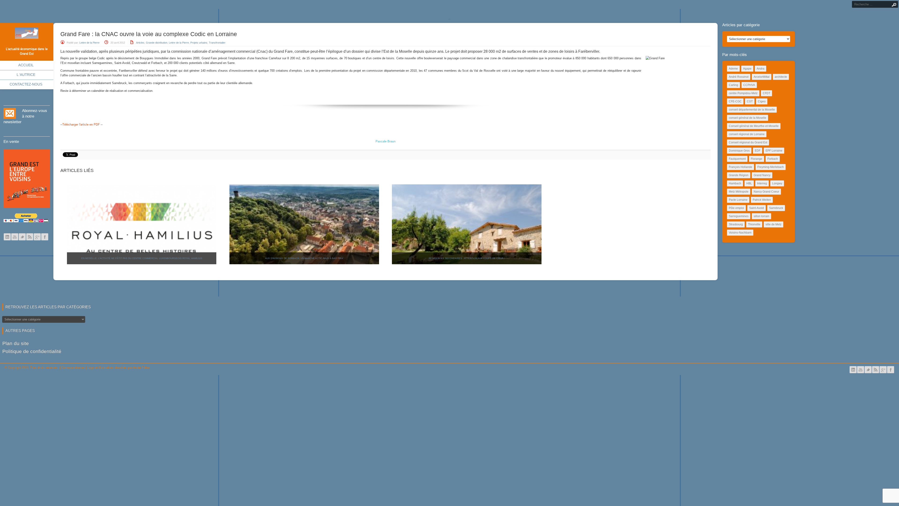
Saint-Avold (756, 208)
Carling (733, 85)
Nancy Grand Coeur (766, 191)
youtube (14, 236)
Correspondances (73, 367)
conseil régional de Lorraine (747, 134)
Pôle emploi (736, 208)
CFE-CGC (735, 101)
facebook (44, 236)
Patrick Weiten (762, 199)
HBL (749, 183)
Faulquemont (737, 158)
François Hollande (740, 167)
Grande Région (738, 175)
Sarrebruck (776, 208)
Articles (140, 42)
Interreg (762, 183)
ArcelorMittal (762, 76)
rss (29, 236)
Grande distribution (156, 42)
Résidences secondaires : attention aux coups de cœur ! (467, 258)
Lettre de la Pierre (89, 42)
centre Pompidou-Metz (743, 93)
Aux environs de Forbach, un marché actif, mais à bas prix (304, 258)
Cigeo (762, 101)
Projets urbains (198, 42)
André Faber (141, 367)
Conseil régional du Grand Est (748, 142)
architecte (781, 76)
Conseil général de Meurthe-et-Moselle (754, 126)
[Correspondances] (26, 35)
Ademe (733, 68)
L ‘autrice (26, 75)
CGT (750, 101)
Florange (756, 158)
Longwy (777, 183)
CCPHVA (749, 85)
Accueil (25, 65)
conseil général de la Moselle (747, 117)
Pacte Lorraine (738, 199)
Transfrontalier (217, 42)
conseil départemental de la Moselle (752, 109)
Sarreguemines (738, 216)
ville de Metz (773, 224)
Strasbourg (736, 224)
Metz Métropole (738, 191)
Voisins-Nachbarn (740, 232)
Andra (760, 68)
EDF (757, 150)
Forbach (772, 158)
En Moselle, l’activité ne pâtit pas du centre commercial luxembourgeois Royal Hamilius (141, 258)
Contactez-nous (26, 84)
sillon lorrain (761, 216)
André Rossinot (738, 76)
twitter (22, 236)
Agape (747, 68)
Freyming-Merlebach (770, 167)
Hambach (735, 183)
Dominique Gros (739, 150)
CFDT (766, 93)
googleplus (37, 236)
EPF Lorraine (774, 150)
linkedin (7, 236)
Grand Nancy (762, 175)
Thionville (754, 224)
